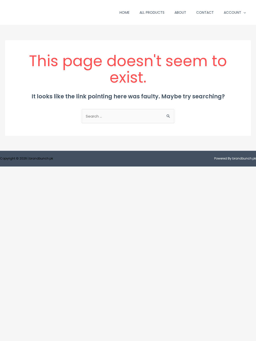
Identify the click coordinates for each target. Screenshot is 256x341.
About (180, 12)
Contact (205, 12)
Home (125, 12)
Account (232, 12)
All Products (152, 12)
